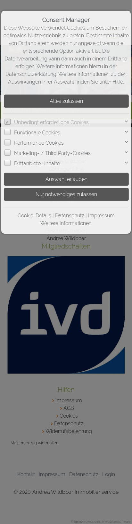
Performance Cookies (39, 143)
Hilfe (117, 82)
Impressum (101, 215)
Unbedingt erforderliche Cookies (51, 122)
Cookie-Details (34, 215)
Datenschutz (69, 215)
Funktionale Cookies (37, 133)
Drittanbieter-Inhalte (37, 163)
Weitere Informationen (66, 223)
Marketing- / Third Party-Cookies (52, 153)
